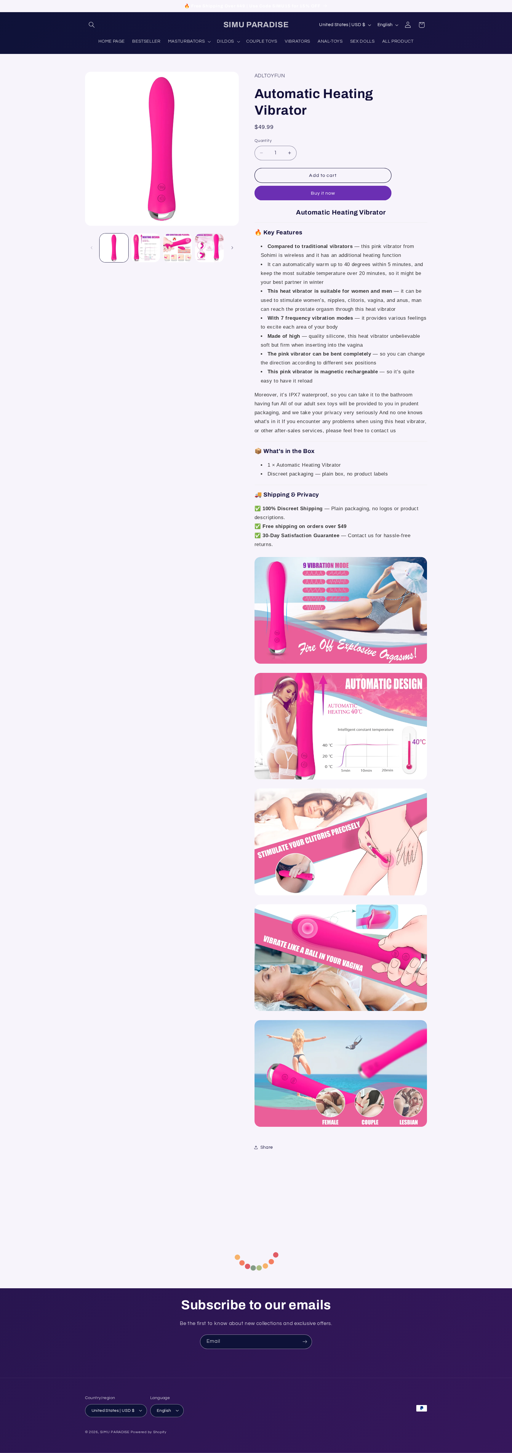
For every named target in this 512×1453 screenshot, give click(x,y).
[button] (92, 25)
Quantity (263, 141)
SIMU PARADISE (114, 1431)
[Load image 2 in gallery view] (145, 247)
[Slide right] (232, 248)
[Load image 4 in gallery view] (209, 247)
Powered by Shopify (149, 1431)
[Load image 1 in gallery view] (114, 247)
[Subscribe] (305, 1341)
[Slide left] (91, 248)
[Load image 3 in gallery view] (177, 247)
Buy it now (323, 193)
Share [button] (266, 1147)
